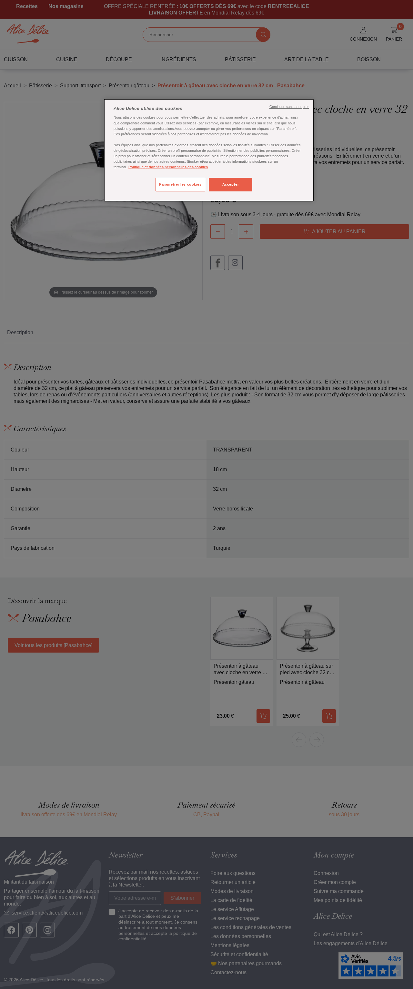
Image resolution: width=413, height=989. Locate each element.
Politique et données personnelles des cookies (168, 167)
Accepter (230, 184)
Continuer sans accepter (289, 107)
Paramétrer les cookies (180, 184)
